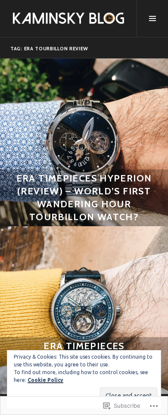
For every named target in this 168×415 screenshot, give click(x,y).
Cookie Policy (45, 380)
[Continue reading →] (84, 142)
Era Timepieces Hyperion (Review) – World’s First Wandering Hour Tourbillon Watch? (84, 197)
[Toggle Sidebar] (152, 18)
